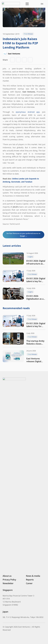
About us (7, 575)
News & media (33, 575)
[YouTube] (21, 638)
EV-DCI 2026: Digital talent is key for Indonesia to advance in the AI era (35, 280)
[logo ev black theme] (11, 3)
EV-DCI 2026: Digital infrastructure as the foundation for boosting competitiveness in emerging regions (35, 262)
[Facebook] (17, 638)
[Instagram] (8, 638)
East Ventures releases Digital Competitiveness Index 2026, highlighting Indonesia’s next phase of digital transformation (34, 360)
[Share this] (18, 59)
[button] (33, 4)
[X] (12, 638)
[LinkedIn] (4, 638)
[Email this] (12, 59)
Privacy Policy (9, 579)
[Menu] (26, 4)
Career (29, 583)
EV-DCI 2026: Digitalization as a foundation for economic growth (34, 297)
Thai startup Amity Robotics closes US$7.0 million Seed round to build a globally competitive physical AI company (35, 342)
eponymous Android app (28, 112)
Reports (30, 579)
